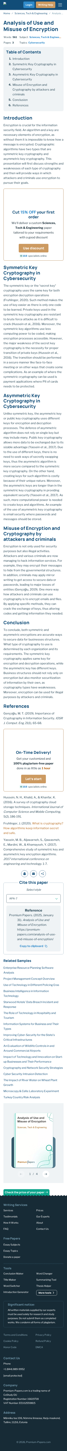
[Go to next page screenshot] (45, 1174)
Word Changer (44, 1273)
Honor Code (9, 1347)
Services (8, 1210)
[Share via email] (33, 873)
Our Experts (42, 1216)
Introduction (21, 58)
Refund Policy (43, 1341)
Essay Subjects (11, 1244)
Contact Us (42, 1228)
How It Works (10, 1222)
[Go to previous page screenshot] (21, 1174)
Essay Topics (10, 1250)
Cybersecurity (36, 42)
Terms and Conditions (15, 1334)
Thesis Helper (43, 1286)
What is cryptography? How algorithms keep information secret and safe (33, 828)
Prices (39, 1210)
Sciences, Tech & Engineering (46, 37)
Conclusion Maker (13, 1273)
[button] (33, 898)
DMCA (39, 1347)
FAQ (5, 1228)
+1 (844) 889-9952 (14, 1369)
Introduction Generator (16, 1292)
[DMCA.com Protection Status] (13, 1432)
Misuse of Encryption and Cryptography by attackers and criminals (34, 89)
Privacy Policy (43, 1334)
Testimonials (10, 1216)
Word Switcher (11, 1286)
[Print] (24, 873)
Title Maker (9, 1279)
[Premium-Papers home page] (9, 5)
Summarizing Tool (46, 1279)
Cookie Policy (10, 1341)
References (21, 105)
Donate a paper (11, 1256)
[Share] (42, 873)
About (39, 1222)
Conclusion (20, 100)
